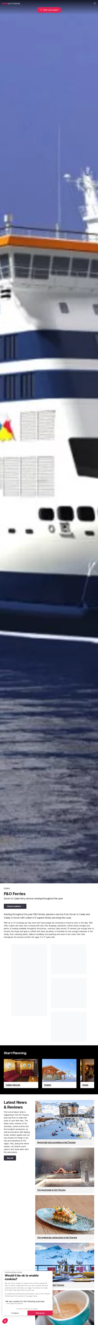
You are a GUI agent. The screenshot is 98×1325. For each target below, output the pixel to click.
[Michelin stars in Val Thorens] (64, 1265)
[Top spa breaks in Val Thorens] (64, 1170)
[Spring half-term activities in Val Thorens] (64, 1123)
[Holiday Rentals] (21, 1073)
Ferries (7, 888)
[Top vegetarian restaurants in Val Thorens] (64, 1218)
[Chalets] (59, 1073)
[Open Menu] (95, 3)
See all (8, 1158)
